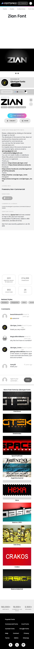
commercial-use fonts (17, 610)
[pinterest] (23, 645)
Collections (21, 9)
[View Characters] (31, 100)
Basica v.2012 (17, 522)
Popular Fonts (10, 619)
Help (6, 633)
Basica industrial (17, 589)
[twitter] (17, 645)
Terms (7, 638)
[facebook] (10, 645)
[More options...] (31, 104)
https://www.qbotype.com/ (17, 163)
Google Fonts (24, 629)
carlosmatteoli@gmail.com (12, 153)
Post (28, 380)
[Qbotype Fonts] (5, 82)
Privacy (26, 633)
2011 (9, 278)
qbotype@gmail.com (9, 151)
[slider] (17, 91)
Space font (15, 215)
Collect (12, 121)
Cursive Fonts (10, 629)
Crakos (17, 567)
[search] (22, 3)
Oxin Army (17, 545)
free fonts (6, 609)
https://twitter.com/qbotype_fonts (14, 175)
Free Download (18, 115)
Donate (8, 198)
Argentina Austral (17, 478)
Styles (12, 9)
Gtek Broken (17, 434)
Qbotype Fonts (17, 81)
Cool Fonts (25, 624)
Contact (16, 85)
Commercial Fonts (11, 624)
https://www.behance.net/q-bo (19, 165)
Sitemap (26, 638)
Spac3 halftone (17, 456)
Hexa (17, 500)
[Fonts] (9, 3)
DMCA (16, 638)
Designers (28, 609)
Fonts (5, 9)
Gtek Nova (17, 411)
